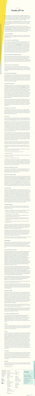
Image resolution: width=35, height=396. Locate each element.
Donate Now (16, 387)
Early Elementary (9, 383)
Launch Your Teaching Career (10, 377)
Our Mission (8, 372)
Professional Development (27, 380)
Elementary (8, 384)
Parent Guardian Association (17, 385)
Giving (16, 386)
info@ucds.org (3, 375)
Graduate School (26, 379)
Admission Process (9, 389)
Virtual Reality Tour (9, 393)
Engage (16, 373)
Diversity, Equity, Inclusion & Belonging (10, 374)
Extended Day (9, 386)
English (28, 395)
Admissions (8, 388)
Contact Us (8, 378)
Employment (8, 375)
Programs (8, 380)
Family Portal (17, 377)
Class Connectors (17, 372)
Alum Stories (16, 374)
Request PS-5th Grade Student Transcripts (18, 380)
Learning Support (9, 385)
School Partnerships (26, 381)
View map (3, 376)
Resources (16, 376)
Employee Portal (17, 378)
